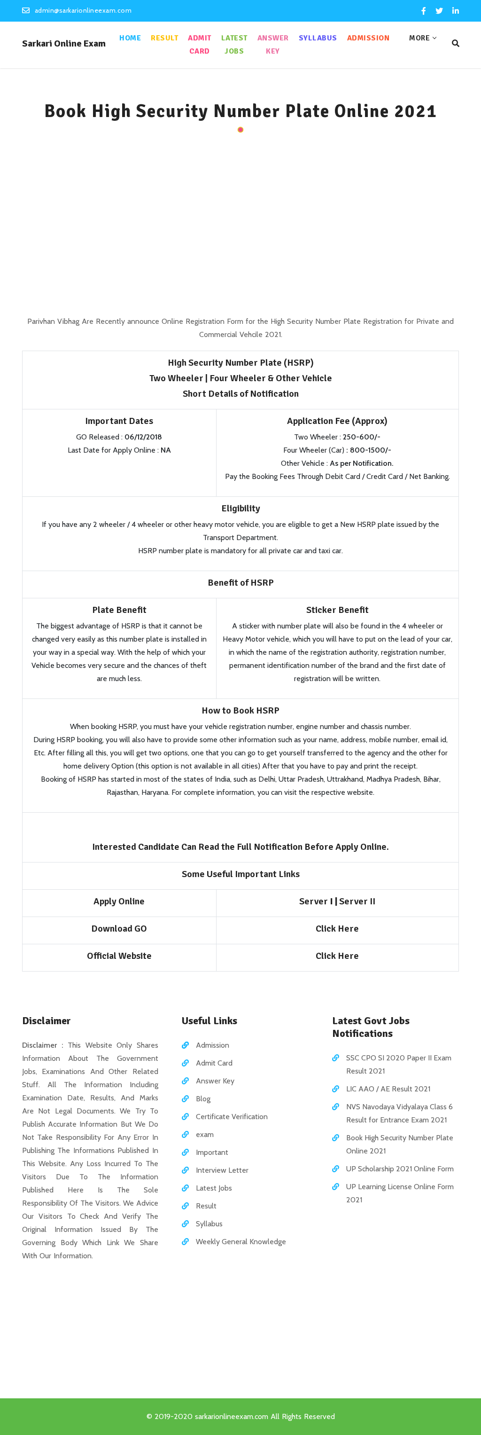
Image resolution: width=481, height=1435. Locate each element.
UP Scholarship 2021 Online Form (400, 1168)
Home (130, 38)
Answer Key (273, 44)
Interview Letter (222, 1170)
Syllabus (318, 38)
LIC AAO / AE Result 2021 (388, 1088)
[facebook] (423, 11)
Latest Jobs (234, 44)
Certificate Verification (232, 1116)
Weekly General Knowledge (241, 1241)
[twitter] (439, 11)
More (419, 38)
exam (205, 1134)
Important (212, 1152)
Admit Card (199, 44)
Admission (368, 38)
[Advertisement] (240, 225)
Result (164, 38)
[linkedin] (455, 11)
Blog (203, 1098)
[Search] (455, 43)
